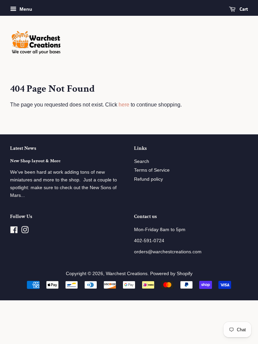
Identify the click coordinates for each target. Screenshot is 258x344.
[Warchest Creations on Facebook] (14, 231)
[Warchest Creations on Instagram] (25, 231)
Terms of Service (152, 170)
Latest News (23, 148)
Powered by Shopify (171, 273)
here (124, 105)
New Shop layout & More (35, 161)
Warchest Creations (126, 273)
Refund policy (148, 179)
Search (141, 161)
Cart (243, 9)
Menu (25, 9)
